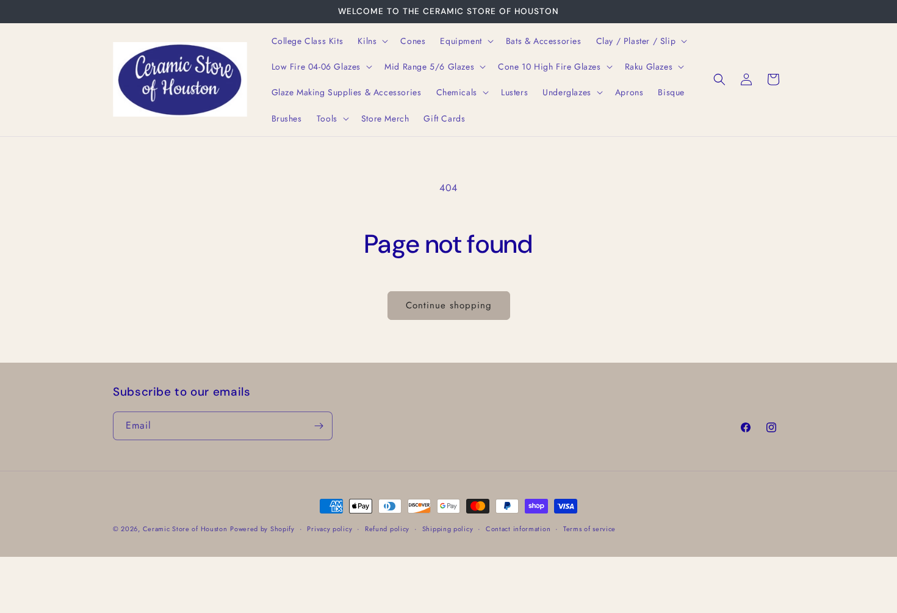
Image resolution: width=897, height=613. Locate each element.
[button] (371, 41)
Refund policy (387, 529)
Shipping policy (448, 529)
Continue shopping (449, 305)
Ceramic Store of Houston (185, 529)
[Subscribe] (318, 426)
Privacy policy (329, 529)
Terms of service (589, 529)
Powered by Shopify (262, 529)
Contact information (518, 529)
